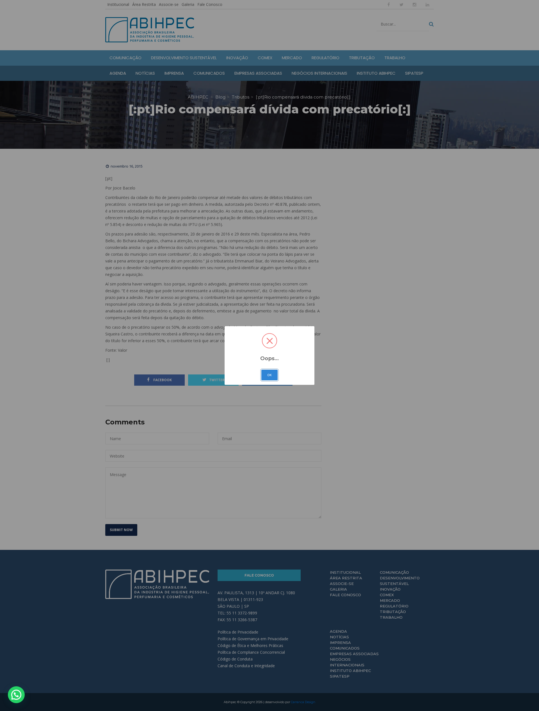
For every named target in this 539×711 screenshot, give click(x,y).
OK (269, 375)
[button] (16, 694)
